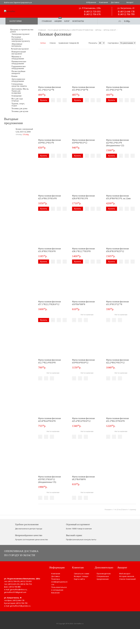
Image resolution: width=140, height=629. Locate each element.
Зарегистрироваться (22, 2)
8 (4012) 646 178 (126, 11)
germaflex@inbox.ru (18, 589)
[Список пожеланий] (53, 100)
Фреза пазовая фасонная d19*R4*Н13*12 (83, 141)
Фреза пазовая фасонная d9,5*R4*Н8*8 (83, 478)
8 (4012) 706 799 (126, 14)
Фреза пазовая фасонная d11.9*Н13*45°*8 (117, 88)
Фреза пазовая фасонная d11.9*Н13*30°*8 (83, 88)
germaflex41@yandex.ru (20, 606)
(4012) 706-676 (13, 581)
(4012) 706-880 (15, 587)
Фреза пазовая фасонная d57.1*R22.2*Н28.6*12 (49, 302)
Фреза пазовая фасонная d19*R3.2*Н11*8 (49, 141)
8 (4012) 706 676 (92, 14)
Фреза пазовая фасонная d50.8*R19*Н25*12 (117, 249)
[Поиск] (92, 21)
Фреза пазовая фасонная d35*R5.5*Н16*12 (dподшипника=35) (49, 479)
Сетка (43, 43)
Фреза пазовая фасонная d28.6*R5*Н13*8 (83, 197)
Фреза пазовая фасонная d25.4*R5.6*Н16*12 (83, 419)
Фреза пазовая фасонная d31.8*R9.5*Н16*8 (49, 249)
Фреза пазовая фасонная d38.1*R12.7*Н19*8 (83, 249)
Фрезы (98, 30)
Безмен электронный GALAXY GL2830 (24, 130)
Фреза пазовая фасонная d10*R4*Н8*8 (83, 302)
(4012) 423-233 (13, 584)
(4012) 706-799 (21, 603)
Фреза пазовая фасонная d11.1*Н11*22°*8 (49, 88)
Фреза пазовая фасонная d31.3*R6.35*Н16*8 (117, 419)
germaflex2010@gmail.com (15, 592)
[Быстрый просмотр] (65, 100)
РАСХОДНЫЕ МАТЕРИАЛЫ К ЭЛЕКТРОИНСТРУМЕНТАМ (70, 30)
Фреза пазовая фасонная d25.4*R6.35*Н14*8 (49, 197)
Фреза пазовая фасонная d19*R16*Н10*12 (83, 361)
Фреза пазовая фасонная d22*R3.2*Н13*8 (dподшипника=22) (117, 143)
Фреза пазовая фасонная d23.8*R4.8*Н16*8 (49, 419)
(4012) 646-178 (18, 600)
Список (52, 43)
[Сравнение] (59, 100)
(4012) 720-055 (26, 581)
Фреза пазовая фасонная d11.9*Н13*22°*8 (117, 302)
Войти (6, 2)
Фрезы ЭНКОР (109, 30)
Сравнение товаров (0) (69, 43)
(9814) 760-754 (26, 584)
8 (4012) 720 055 (92, 11)
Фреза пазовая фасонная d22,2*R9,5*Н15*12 (117, 361)
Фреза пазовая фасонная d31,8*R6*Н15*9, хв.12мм (118, 197)
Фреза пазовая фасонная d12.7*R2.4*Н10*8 (49, 361)
